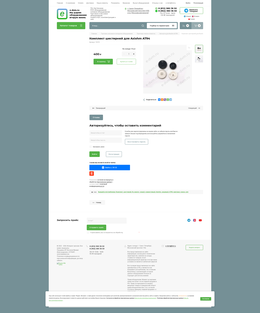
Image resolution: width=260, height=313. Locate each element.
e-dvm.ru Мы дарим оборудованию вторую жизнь (78, 14)
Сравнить (189, 47)
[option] (167, 69)
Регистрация (198, 3)
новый (142, 192)
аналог (136, 192)
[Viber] (165, 99)
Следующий (192, 108)
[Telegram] (170, 99)
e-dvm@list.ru (170, 246)
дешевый (165, 192)
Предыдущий (100, 108)
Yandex (91, 173)
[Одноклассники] (162, 99)
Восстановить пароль (137, 142)
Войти (94, 154)
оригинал (176, 192)
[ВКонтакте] (159, 99)
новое (183, 192)
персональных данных (131, 232)
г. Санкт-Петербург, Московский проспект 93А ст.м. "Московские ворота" (138, 11)
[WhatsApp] (168, 99)
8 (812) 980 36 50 (167, 8)
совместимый (150, 192)
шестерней (127, 192)
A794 (171, 192)
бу (133, 192)
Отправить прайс (96, 227)
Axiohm (158, 192)
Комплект (119, 192)
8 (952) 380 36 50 (167, 11)
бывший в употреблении (106, 192)
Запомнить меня (98, 147)
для (187, 192)
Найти (143, 25)
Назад (98, 202)
